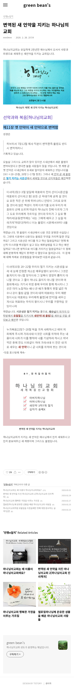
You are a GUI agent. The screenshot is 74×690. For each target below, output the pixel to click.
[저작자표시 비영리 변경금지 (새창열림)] (42, 472)
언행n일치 (8, 484)
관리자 (48, 683)
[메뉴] (5, 5)
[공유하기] (15, 472)
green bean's (37, 5)
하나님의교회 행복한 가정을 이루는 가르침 (21, 500)
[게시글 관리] (19, 472)
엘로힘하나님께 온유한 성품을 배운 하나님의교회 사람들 (27, 504)
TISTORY (38, 683)
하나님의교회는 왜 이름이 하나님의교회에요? (22, 490)
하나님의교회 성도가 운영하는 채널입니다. (28, 647)
